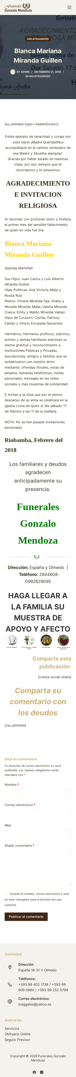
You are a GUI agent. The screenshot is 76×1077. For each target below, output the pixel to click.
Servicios (12, 1028)
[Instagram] (41, 1072)
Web (8, 825)
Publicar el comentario (26, 917)
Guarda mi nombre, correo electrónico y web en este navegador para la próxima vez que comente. (37, 899)
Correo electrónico (20, 805)
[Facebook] (34, 1072)
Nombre (12, 785)
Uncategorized (38, 38)
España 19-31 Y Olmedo (37, 970)
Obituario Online (17, 1034)
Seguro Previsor (17, 1040)
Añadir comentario (19, 846)
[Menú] (69, 7)
